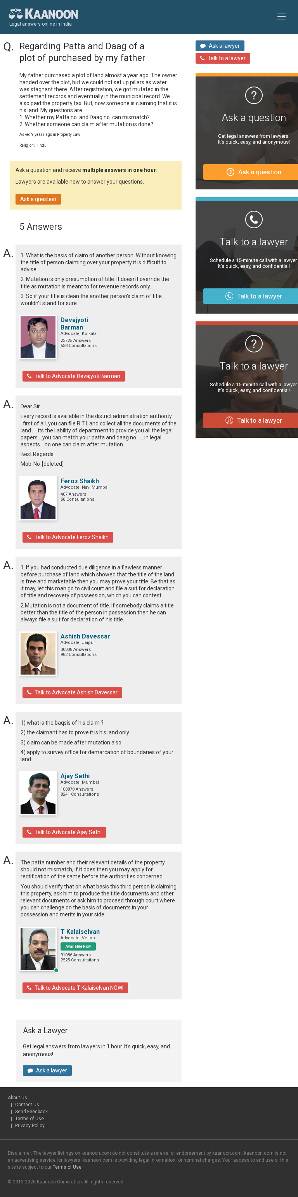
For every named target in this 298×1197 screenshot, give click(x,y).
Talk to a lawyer (227, 58)
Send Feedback (31, 1111)
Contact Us (27, 1104)
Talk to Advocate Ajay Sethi (68, 832)
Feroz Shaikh (80, 481)
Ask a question (38, 199)
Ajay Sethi (75, 776)
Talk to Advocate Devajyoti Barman (77, 376)
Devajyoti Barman (74, 323)
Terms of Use (29, 1118)
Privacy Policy (30, 1125)
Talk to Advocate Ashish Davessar (76, 692)
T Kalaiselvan (80, 931)
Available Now (78, 946)
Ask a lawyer (51, 1070)
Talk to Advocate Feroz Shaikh (72, 537)
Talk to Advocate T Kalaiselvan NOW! (79, 988)
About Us (17, 1097)
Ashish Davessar (85, 636)
